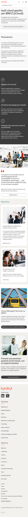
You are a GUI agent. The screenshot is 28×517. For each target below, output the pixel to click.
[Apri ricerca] (22, 2)
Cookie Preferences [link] (6, 501)
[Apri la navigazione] (26, 2)
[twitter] (7, 395)
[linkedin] (2, 395)
